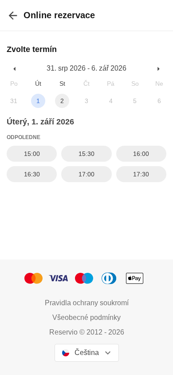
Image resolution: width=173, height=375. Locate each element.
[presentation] (13, 15)
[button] (15, 68)
